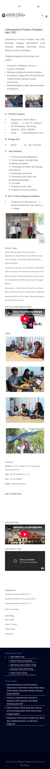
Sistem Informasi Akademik (21, 661)
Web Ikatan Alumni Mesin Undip (23, 665)
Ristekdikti (9, 634)
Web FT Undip (11, 624)
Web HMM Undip (17, 657)
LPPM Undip (10, 629)
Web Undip (9, 620)
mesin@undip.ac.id (18, 484)
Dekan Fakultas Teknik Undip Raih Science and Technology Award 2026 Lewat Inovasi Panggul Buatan (24, 280)
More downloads (11, 609)
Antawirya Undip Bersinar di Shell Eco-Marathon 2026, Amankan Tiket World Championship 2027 (22, 701)
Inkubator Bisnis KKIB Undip (22, 669)
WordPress (25, 765)
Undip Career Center (19, 673)
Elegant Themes (24, 762)
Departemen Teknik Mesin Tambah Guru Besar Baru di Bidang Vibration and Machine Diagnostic (26, 721)
